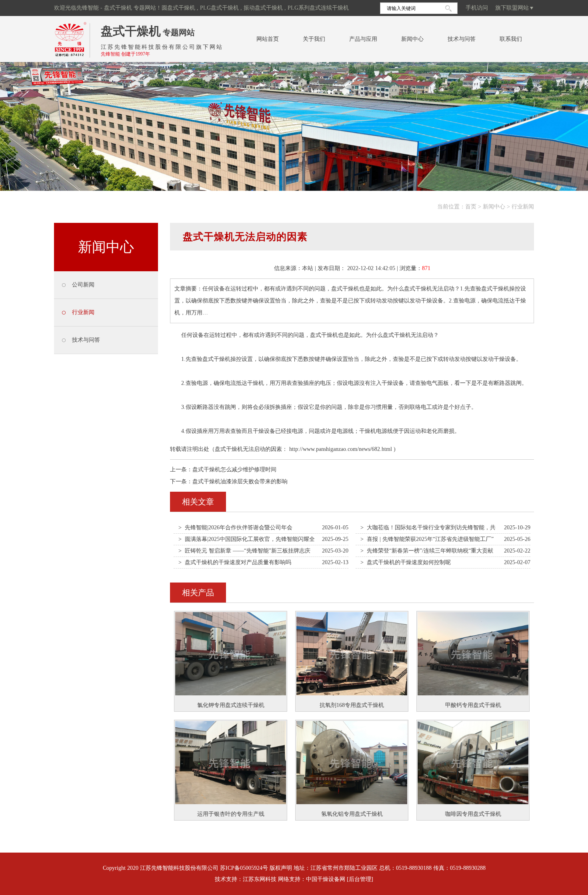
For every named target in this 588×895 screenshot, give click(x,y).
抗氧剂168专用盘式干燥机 (352, 705)
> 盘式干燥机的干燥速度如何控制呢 (405, 562)
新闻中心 (412, 39)
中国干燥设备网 (325, 879)
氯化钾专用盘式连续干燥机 (230, 705)
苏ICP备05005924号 (244, 868)
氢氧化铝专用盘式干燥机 (352, 814)
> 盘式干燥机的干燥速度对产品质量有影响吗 (234, 562)
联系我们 (511, 39)
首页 (470, 207)
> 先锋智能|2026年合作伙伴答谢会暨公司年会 (235, 528)
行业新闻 (523, 207)
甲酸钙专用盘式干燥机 (473, 705)
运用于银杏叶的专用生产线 (230, 814)
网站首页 (267, 39)
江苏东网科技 (259, 879)
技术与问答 (462, 39)
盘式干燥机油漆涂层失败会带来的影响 (240, 482)
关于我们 (314, 39)
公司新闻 (83, 285)
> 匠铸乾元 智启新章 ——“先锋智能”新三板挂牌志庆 (244, 551)
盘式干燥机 (131, 31)
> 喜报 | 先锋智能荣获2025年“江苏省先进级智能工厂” (427, 539)
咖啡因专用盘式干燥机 (473, 814)
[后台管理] (360, 879)
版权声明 (281, 868)
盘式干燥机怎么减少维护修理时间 (234, 470)
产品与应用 (363, 39)
